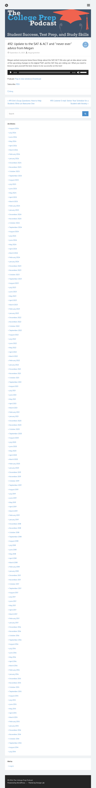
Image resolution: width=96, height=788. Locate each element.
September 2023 (15, 279)
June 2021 (12, 395)
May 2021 (12, 399)
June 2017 (12, 601)
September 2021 (15, 382)
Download (37, 79)
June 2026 (13, 137)
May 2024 (12, 244)
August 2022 (14, 335)
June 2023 (13, 292)
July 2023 (12, 287)
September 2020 (15, 434)
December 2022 (15, 317)
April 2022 (13, 352)
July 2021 (12, 391)
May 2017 (12, 605)
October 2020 (14, 429)
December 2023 (15, 266)
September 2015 (15, 691)
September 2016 (15, 640)
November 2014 (15, 734)
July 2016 (12, 648)
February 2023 (14, 309)
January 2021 (13, 416)
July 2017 (12, 597)
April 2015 (12, 713)
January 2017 (13, 623)
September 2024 (15, 227)
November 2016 (15, 631)
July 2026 (12, 133)
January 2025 (14, 210)
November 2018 (15, 528)
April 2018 (12, 558)
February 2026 (14, 154)
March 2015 (13, 717)
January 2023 (14, 313)
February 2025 (14, 206)
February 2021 (14, 412)
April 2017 (12, 610)
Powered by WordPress (16, 783)
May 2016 (12, 657)
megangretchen (33, 53)
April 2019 (12, 507)
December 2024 (15, 214)
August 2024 (14, 232)
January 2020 (14, 468)
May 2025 (12, 193)
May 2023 (12, 296)
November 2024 (15, 219)
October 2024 (14, 223)
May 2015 (12, 709)
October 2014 (14, 739)
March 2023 (13, 305)
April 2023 (13, 300)
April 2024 (13, 249)
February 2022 (14, 360)
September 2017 (15, 588)
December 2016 (15, 627)
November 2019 (15, 476)
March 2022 (13, 356)
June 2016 (12, 653)
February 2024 (14, 257)
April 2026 (13, 146)
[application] (48, 72)
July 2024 (12, 236)
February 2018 (14, 567)
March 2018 (13, 562)
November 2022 (15, 322)
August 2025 (14, 180)
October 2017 (14, 584)
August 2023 (14, 283)
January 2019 (13, 520)
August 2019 (13, 489)
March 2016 (13, 666)
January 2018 (14, 571)
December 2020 (15, 421)
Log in (11, 766)
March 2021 (13, 408)
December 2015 (15, 679)
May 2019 (12, 502)
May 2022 (12, 348)
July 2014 (12, 752)
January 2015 (14, 726)
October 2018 (14, 532)
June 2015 (12, 704)
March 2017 (13, 614)
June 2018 (12, 550)
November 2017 (15, 580)
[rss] (6, 5)
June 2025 (13, 189)
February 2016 (14, 670)
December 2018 (15, 524)
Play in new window (23, 79)
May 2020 (12, 451)
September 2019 (15, 485)
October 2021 (14, 378)
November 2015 (15, 683)
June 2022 (13, 343)
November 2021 (15, 373)
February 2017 (14, 618)
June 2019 (12, 498)
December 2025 (15, 163)
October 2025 (14, 171)
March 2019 (13, 511)
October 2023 (14, 275)
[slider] (83, 72)
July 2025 (12, 184)
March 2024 (13, 253)
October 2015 (14, 687)
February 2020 (14, 464)
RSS (18, 84)
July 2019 (12, 494)
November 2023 (15, 270)
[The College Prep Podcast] (48, 23)
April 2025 (13, 197)
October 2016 (14, 635)
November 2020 (15, 425)
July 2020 (12, 442)
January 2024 (14, 262)
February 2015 (14, 721)
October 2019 (14, 481)
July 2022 (12, 339)
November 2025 (15, 167)
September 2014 (15, 743)
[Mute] (78, 72)
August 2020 (14, 438)
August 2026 (14, 128)
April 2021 (12, 403)
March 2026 (13, 150)
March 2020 (13, 459)
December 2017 (15, 575)
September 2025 (15, 176)
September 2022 (15, 330)
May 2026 (12, 141)
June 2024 (13, 240)
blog (11, 91)
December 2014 (15, 730)
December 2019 (15, 472)
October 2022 (14, 326)
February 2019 (14, 515)
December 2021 (15, 369)
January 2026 (14, 158)
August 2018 (13, 541)
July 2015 (12, 700)
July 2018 (12, 545)
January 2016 (14, 674)
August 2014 (13, 747)
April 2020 (13, 455)
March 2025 (13, 201)
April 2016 (12, 661)
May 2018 (12, 554)
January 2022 (14, 365)
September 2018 (15, 537)
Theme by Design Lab (36, 783)
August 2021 (13, 386)
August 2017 (13, 593)
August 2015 (13, 696)
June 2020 (13, 446)
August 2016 (13, 644)
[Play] (11, 72)
